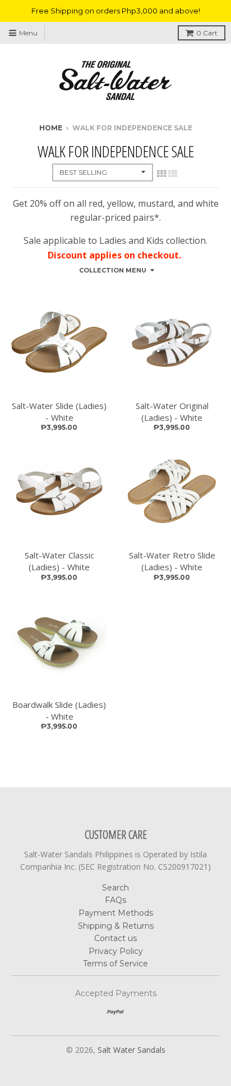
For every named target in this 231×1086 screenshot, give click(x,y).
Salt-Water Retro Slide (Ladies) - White (172, 560)
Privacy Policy (116, 951)
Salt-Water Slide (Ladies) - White (59, 411)
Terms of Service (115, 963)
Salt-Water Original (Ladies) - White (172, 411)
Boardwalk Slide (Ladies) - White (59, 710)
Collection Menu (112, 270)
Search (115, 888)
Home (50, 128)
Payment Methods (115, 913)
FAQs (115, 900)
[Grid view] (161, 173)
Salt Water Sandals (131, 1049)
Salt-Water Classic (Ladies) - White (59, 560)
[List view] (172, 173)
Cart (207, 33)
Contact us (115, 938)
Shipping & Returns (116, 926)
